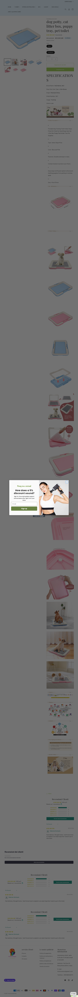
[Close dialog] (66, 482)
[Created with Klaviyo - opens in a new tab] (39, 516)
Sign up (24, 509)
